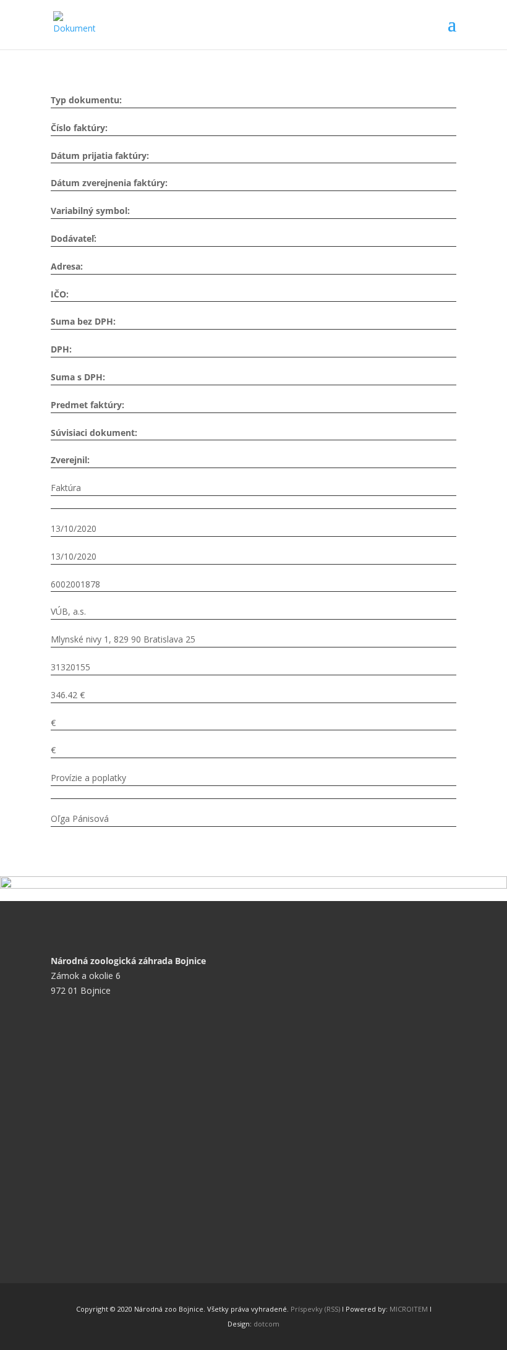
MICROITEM (409, 1309)
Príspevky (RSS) (315, 1309)
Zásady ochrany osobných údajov (126, 1089)
